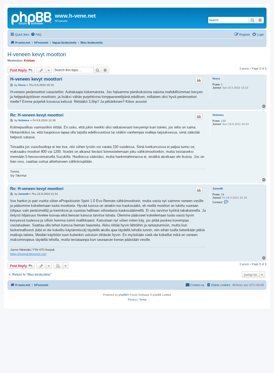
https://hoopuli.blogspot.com (28, 254)
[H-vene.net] (32, 17)
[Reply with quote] (198, 80)
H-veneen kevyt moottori (36, 54)
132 (223, 120)
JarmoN (217, 188)
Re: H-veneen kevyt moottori (36, 115)
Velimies (218, 114)
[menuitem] (36, 34)
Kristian (29, 60)
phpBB (123, 294)
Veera (216, 78)
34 (222, 194)
